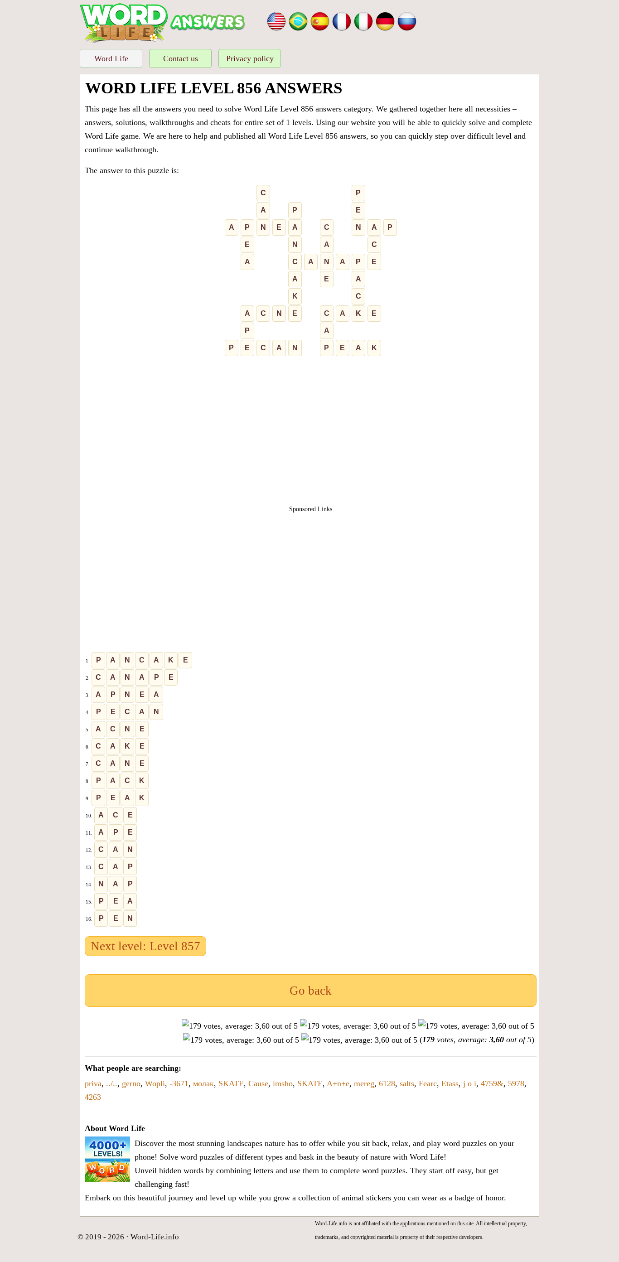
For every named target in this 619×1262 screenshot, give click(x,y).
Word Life (111, 58)
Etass (450, 1083)
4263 (93, 1097)
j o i (469, 1083)
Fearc (428, 1083)
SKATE (231, 1083)
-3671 (179, 1083)
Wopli (155, 1083)
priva (93, 1083)
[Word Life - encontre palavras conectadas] (298, 20)
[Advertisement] (311, 434)
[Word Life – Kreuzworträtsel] (385, 20)
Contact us (180, 58)
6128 (387, 1083)
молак (203, 1083)
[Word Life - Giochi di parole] (363, 20)
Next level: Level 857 (145, 946)
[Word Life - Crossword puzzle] (276, 20)
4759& (492, 1083)
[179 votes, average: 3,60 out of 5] (240, 1026)
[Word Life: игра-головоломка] (407, 20)
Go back (311, 990)
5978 (516, 1083)
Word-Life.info (155, 1237)
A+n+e (338, 1083)
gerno (131, 1083)
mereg (364, 1083)
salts (407, 1083)
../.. (111, 1083)
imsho (283, 1083)
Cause (258, 1083)
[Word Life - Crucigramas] (320, 20)
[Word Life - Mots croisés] (342, 20)
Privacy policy (250, 58)
